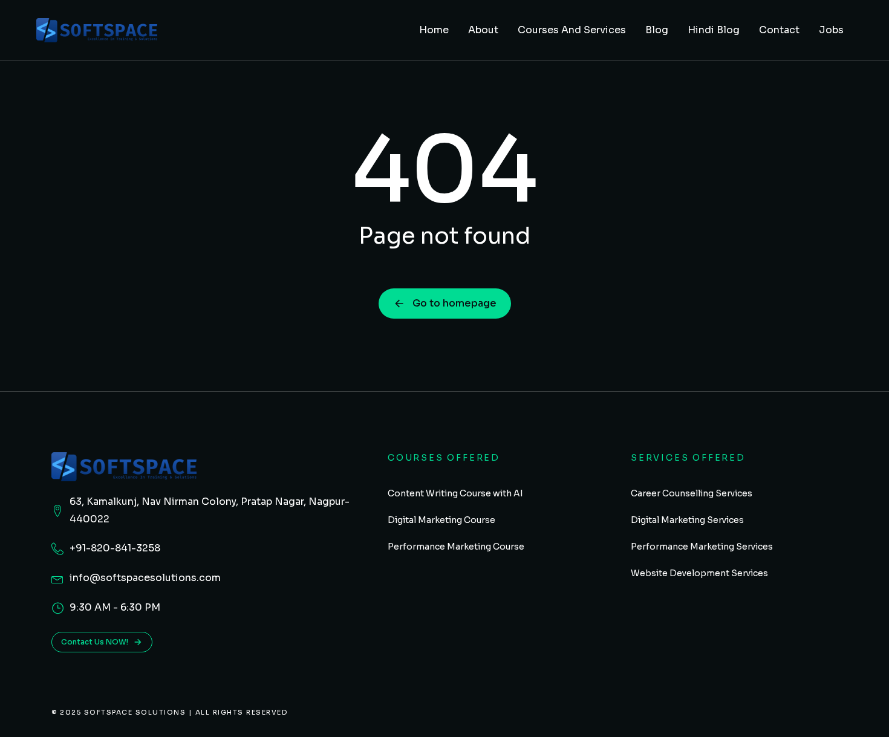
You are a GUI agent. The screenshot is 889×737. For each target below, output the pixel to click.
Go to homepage (454, 303)
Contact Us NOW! (94, 641)
